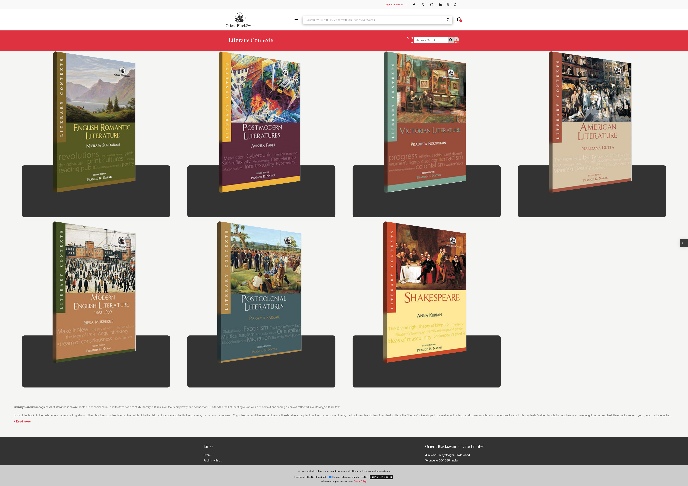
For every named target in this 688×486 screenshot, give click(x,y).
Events (207, 455)
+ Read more (22, 421)
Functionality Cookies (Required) (310, 476)
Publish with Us (213, 460)
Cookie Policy (360, 481)
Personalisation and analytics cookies (350, 476)
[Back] (684, 243)
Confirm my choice (381, 477)
